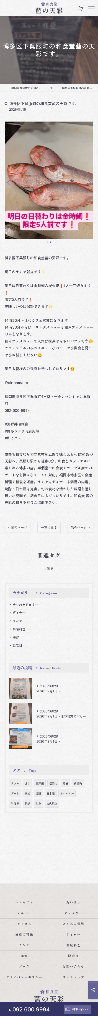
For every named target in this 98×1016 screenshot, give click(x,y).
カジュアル (67, 793)
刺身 (38, 803)
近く (27, 783)
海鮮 (16, 637)
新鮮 (27, 803)
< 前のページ (17, 527)
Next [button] (88, 182)
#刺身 (49, 568)
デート (15, 793)
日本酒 (50, 793)
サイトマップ (73, 977)
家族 (27, 793)
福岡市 (53, 783)
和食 (65, 783)
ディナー (19, 612)
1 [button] (47, 242)
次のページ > (80, 527)
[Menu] (91, 8)
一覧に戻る (49, 527)
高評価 (40, 783)
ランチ (17, 620)
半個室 (15, 803)
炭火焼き (51, 803)
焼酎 (38, 793)
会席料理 (19, 629)
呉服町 (78, 783)
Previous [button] (9, 182)
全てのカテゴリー (25, 604)
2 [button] (50, 242)
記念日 (17, 645)
